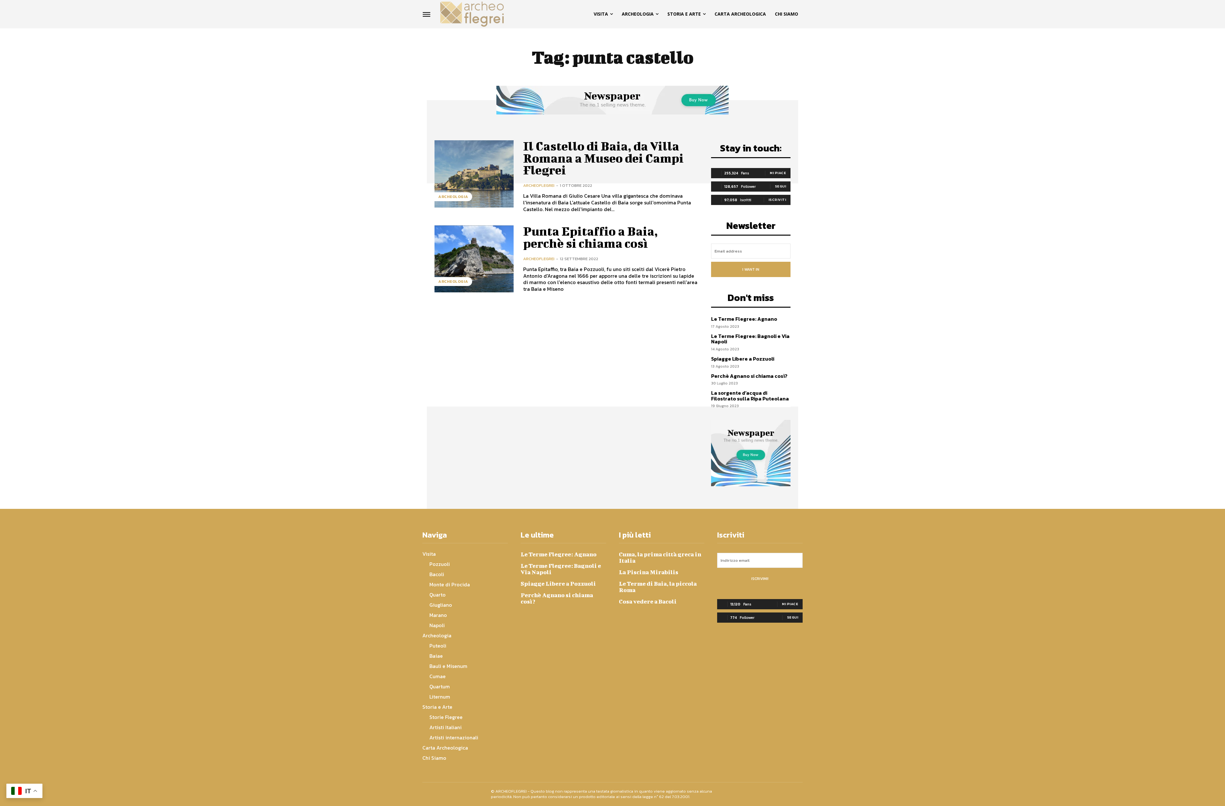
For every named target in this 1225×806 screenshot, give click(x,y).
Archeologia (453, 197)
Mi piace (778, 172)
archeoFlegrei (538, 185)
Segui (780, 186)
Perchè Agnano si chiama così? (749, 376)
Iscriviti (777, 199)
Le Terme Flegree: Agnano (744, 319)
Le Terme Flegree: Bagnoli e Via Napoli (750, 339)
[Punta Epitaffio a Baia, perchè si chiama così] (474, 259)
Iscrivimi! (759, 579)
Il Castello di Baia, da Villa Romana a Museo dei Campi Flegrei (603, 158)
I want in (750, 269)
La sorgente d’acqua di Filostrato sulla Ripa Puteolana (750, 395)
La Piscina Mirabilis (648, 572)
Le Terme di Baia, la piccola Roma (658, 586)
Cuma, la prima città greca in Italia (660, 557)
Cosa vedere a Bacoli (648, 601)
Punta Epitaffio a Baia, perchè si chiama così (590, 237)
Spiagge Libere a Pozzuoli (742, 359)
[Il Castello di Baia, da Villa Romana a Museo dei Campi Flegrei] (474, 174)
